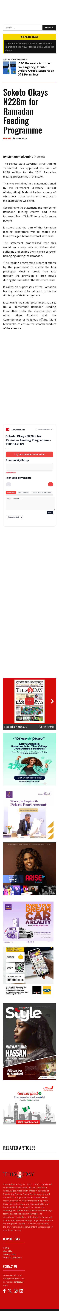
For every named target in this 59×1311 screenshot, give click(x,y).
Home (6, 1247)
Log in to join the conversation (29, 454)
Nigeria (7, 138)
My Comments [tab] (23, 492)
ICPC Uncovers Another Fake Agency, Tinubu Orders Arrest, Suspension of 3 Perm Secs (35, 68)
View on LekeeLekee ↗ (45, 429)
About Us (7, 1251)
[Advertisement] (29, 401)
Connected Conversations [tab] (41, 492)
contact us (18, 1281)
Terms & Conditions (12, 1257)
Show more (11, 473)
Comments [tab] (11, 492)
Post (50, 512)
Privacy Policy (9, 1254)
